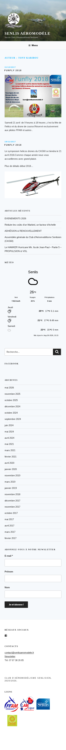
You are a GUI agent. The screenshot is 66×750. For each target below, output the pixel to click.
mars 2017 (10, 532)
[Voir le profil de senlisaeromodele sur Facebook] (6, 635)
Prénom (9, 571)
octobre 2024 (11, 412)
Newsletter (10, 656)
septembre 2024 (13, 419)
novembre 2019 (12, 475)
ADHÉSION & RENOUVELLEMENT (23, 231)
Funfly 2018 (13, 70)
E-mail (9, 555)
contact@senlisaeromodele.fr (19, 652)
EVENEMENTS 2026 (15, 218)
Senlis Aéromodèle (27, 33)
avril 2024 (9, 438)
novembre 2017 (12, 506)
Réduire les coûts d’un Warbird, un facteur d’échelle (30, 224)
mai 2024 (9, 431)
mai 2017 (9, 519)
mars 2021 (10, 450)
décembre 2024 (12, 406)
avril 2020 (9, 463)
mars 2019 (10, 481)
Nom (7, 587)
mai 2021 (9, 444)
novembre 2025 (12, 394)
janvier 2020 (11, 469)
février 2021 (10, 456)
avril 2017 (9, 525)
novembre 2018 (12, 494)
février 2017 (10, 538)
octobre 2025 (11, 400)
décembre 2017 (12, 500)
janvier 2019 (11, 488)
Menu (35, 45)
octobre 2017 (11, 513)
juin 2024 (9, 425)
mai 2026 (9, 387)
